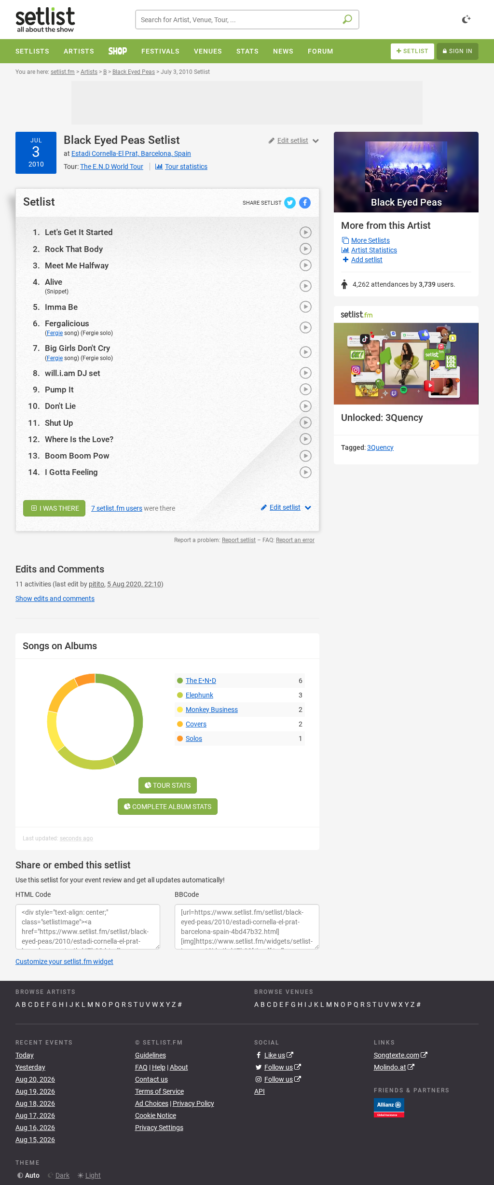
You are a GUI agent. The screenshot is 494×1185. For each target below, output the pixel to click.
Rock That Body (74, 249)
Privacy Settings (159, 1127)
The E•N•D (201, 680)
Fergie (55, 333)
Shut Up (59, 423)
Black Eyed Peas (104, 140)
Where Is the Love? (79, 439)
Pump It (59, 389)
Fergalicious (67, 323)
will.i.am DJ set (72, 373)
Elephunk (199, 695)
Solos (194, 738)
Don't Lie (60, 406)
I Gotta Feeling (71, 472)
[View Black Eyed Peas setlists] (406, 162)
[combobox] (247, 19)
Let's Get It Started (79, 232)
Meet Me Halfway (77, 265)
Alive (53, 282)
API (259, 1091)
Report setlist (239, 540)
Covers (196, 724)
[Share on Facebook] (305, 202)
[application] (406, 363)
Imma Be (61, 307)
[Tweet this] (290, 202)
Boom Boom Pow (77, 455)
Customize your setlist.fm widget (64, 961)
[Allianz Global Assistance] (389, 1107)
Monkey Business (212, 709)
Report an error (295, 540)
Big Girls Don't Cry (77, 348)
